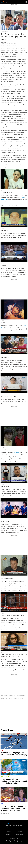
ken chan (6, 695)
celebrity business (5, 697)
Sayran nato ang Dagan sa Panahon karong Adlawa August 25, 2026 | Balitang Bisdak (14, 781)
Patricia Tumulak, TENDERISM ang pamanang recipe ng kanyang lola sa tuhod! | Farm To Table (13, 808)
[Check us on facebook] (6, 840)
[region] (14, 6)
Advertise (8, 831)
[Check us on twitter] (10, 840)
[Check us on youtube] (17, 840)
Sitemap (8, 834)
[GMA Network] (2, 2)
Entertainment (8, 2)
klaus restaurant (21, 697)
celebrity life (10, 698)
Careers (20, 831)
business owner (13, 697)
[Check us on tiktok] (21, 840)
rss (18, 698)
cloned (15, 698)
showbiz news (4, 698)
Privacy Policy (19, 834)
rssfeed (21, 698)
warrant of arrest (12, 695)
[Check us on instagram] (14, 840)
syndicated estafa (21, 695)
